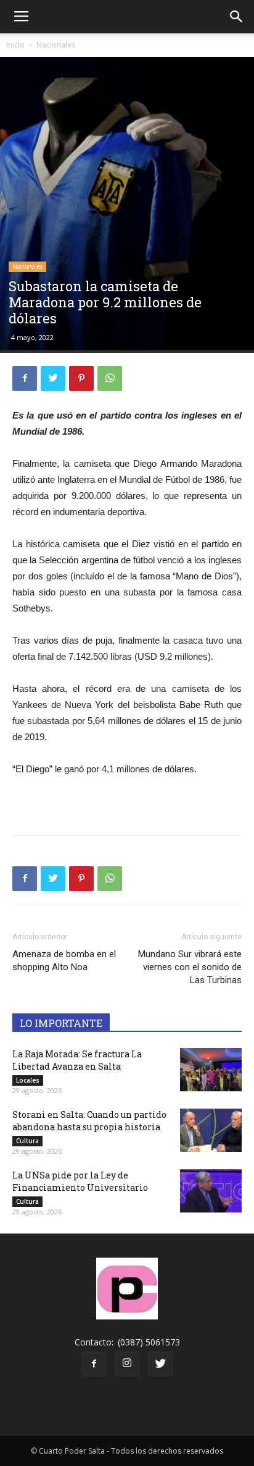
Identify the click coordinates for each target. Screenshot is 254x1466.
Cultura (27, 1140)
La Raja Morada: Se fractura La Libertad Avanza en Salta (77, 1060)
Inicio (15, 45)
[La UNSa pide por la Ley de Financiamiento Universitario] (211, 1190)
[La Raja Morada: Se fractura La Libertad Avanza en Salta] (211, 1069)
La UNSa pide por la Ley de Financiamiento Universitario (80, 1181)
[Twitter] (160, 1364)
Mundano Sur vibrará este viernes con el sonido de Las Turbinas (190, 967)
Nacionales (55, 45)
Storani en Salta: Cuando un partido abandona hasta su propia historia (89, 1121)
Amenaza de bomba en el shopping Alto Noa (64, 960)
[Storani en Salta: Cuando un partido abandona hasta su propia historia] (211, 1130)
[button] (236, 16)
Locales (27, 1080)
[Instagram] (127, 1364)
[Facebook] (93, 1364)
